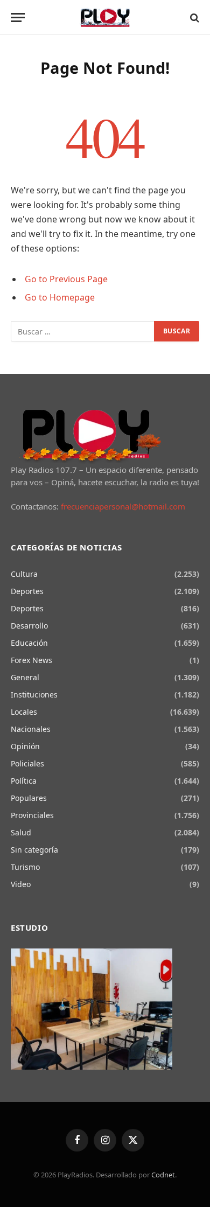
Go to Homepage (60, 297)
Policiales (27, 763)
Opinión (25, 746)
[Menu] (18, 17)
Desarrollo (29, 625)
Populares (29, 798)
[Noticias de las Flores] (105, 17)
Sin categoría (34, 850)
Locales (24, 712)
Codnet (163, 1175)
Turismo (25, 867)
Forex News (31, 660)
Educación (29, 643)
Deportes (27, 591)
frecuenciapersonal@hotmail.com (123, 506)
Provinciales (32, 815)
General (25, 677)
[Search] (193, 17)
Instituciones (34, 694)
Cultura (24, 574)
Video (21, 884)
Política (24, 781)
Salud (21, 832)
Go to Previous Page (66, 279)
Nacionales (31, 729)
